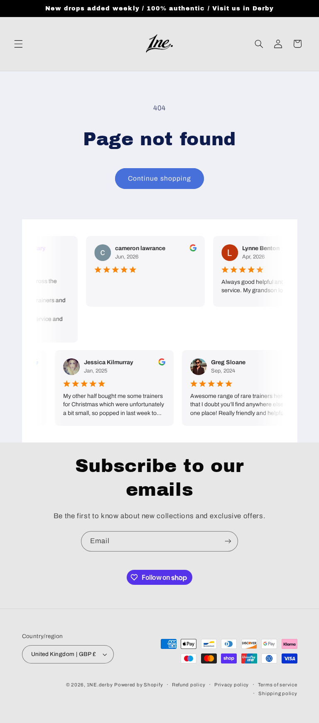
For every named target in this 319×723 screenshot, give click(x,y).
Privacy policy (231, 684)
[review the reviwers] (190, 249)
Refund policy (189, 684)
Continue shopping (159, 178)
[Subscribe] (228, 541)
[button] (18, 43)
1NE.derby (100, 684)
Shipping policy (277, 693)
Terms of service (277, 684)
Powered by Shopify (138, 684)
